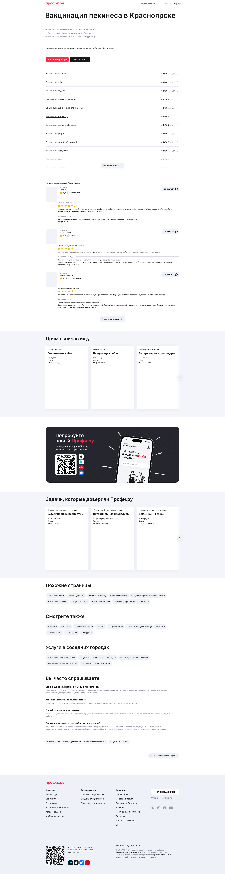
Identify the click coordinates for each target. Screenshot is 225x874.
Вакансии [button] (121, 816)
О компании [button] (122, 794)
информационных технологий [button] (129, 852)
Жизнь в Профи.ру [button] (125, 820)
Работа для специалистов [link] (93, 803)
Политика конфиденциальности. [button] (141, 857)
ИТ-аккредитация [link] (124, 798)
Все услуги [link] (51, 798)
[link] (57, 59)
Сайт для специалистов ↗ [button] (93, 794)
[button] (170, 189)
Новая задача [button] (52, 794)
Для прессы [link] (121, 807)
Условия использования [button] (58, 807)
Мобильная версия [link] (55, 816)
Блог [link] (118, 824)
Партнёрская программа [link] (128, 811)
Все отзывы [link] (51, 803)
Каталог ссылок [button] (53, 811)
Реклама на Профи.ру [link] (126, 803)
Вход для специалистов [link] (92, 798)
